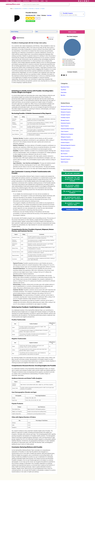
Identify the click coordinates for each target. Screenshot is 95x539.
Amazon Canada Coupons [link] (67, 156)
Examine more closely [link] (72, 209)
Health (42, 1)
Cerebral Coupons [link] (65, 142)
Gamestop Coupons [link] (65, 123)
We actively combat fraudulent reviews (72, 186)
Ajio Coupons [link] (64, 153)
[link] (17, 18)
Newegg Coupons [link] (65, 120)
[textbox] (45, 4)
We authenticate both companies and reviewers (72, 197)
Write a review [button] (72, 32)
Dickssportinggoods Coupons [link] (68, 145)
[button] (72, 173)
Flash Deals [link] (31, 8)
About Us (12, 1)
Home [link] (11, 8)
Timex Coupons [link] (64, 131)
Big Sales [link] (37, 8)
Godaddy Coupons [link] (65, 117)
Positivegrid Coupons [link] (66, 109)
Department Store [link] (17, 8)
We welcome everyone (72, 173)
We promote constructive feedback (72, 192)
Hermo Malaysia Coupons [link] (67, 139)
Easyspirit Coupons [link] (65, 159)
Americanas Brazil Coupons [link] (67, 128)
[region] (77, 22)
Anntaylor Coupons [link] (65, 114)
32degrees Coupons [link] (65, 137)
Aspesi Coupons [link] (65, 125)
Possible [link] (43, 8)
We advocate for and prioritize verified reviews (72, 179)
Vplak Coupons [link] (64, 161)
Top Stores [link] (25, 8)
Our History (18, 1)
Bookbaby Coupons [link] (65, 148)
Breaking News (26, 1)
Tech (47, 1)
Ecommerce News (35, 1)
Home (7, 1)
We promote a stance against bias (72, 203)
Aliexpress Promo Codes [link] (67, 106)
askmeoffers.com (13, 4)
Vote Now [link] (49, 15)
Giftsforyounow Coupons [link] (67, 134)
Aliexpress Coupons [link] (66, 112)
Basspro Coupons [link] (65, 150)
